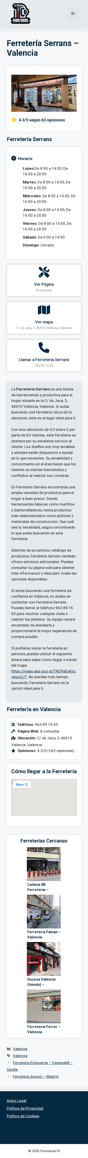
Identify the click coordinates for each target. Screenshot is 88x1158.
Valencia (20, 1049)
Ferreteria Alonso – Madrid (35, 1076)
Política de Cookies (23, 1116)
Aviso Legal (16, 1100)
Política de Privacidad (25, 1108)
